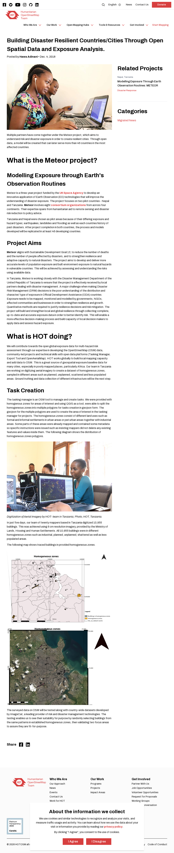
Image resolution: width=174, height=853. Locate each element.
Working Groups (141, 801)
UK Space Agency (71, 192)
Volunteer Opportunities (145, 792)
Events (53, 792)
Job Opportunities (142, 788)
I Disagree (99, 841)
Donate (161, 4)
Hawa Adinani (29, 56)
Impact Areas (98, 792)
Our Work (97, 779)
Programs (96, 784)
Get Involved (141, 779)
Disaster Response (126, 90)
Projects (95, 788)
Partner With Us (140, 784)
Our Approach (57, 784)
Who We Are (58, 779)
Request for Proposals (144, 796)
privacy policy (113, 826)
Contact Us (56, 796)
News (53, 788)
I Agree (73, 841)
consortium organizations (68, 205)
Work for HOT (57, 801)
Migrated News (126, 120)
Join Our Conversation (144, 805)
